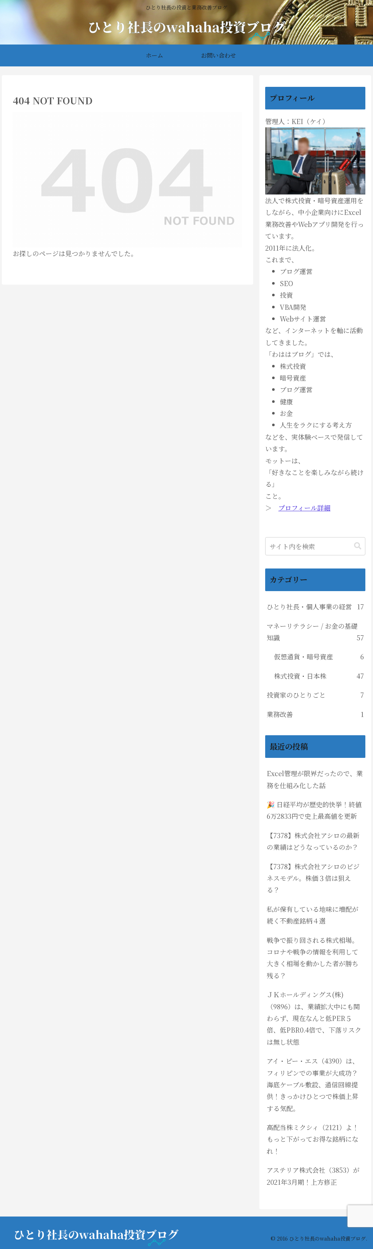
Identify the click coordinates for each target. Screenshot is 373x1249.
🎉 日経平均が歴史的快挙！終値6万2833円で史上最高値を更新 (314, 810)
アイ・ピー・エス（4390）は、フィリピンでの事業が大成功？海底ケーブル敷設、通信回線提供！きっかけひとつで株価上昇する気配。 (313, 1084)
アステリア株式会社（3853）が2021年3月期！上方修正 (313, 1175)
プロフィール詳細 (304, 507)
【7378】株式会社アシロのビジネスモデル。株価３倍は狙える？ (313, 878)
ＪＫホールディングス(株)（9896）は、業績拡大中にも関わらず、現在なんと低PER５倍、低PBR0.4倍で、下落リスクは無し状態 (314, 1018)
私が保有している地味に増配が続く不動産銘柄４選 (312, 914)
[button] (357, 546)
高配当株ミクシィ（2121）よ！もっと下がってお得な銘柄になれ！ (313, 1139)
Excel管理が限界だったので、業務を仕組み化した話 (315, 779)
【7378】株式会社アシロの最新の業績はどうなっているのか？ (313, 841)
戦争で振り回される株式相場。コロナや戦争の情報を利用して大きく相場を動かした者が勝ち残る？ (312, 957)
